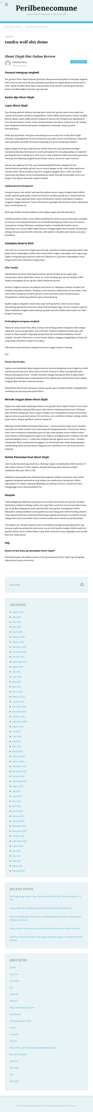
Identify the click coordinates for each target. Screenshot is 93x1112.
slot (11, 987)
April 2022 (16, 860)
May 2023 (16, 801)
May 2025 (16, 681)
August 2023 (17, 786)
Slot (11, 1074)
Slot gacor (14, 1081)
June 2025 (16, 676)
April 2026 (16, 627)
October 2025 (18, 656)
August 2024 (17, 726)
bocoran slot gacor (18, 1054)
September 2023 (19, 781)
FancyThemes (70, 1105)
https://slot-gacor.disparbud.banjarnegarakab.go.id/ (33, 1047)
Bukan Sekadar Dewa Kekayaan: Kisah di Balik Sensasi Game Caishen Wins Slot (45, 928)
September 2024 (19, 721)
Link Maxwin (15, 1014)
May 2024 (16, 741)
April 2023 (16, 806)
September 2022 (19, 841)
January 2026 (18, 641)
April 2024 (16, 746)
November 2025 (19, 651)
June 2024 (16, 736)
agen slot (14, 1061)
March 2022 (17, 865)
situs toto (14, 974)
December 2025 (19, 646)
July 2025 (16, 671)
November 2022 (19, 831)
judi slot (13, 1041)
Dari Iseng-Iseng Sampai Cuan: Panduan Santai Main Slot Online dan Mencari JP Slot (45, 898)
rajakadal (14, 994)
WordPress (46, 1105)
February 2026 (18, 637)
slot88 (12, 967)
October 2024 (18, 716)
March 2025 (17, 691)
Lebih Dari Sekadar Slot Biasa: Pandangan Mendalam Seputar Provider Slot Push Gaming (46, 938)
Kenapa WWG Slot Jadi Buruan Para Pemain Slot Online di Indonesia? (41, 908)
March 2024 (17, 751)
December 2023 (19, 766)
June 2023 (16, 796)
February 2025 (18, 696)
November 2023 (19, 771)
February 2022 (18, 870)
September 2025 (19, 661)
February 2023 (18, 816)
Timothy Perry (19, 62)
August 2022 (17, 846)
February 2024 (18, 756)
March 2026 (17, 632)
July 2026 (16, 617)
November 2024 (19, 711)
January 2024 (18, 761)
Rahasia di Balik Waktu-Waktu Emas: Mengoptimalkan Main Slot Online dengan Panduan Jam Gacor (45, 918)
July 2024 (16, 731)
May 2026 (16, 622)
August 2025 (17, 666)
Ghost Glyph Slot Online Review (30, 56)
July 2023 (16, 791)
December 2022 (19, 826)
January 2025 (18, 701)
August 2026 (17, 612)
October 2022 (18, 836)
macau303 (14, 1034)
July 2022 (16, 851)
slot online (14, 980)
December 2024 (19, 706)
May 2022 (16, 856)
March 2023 (17, 811)
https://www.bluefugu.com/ (22, 1007)
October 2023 (18, 776)
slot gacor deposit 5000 (20, 1020)
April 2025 (16, 686)
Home (18, 26)
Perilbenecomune (46, 8)
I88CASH (13, 1000)
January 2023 (18, 821)
